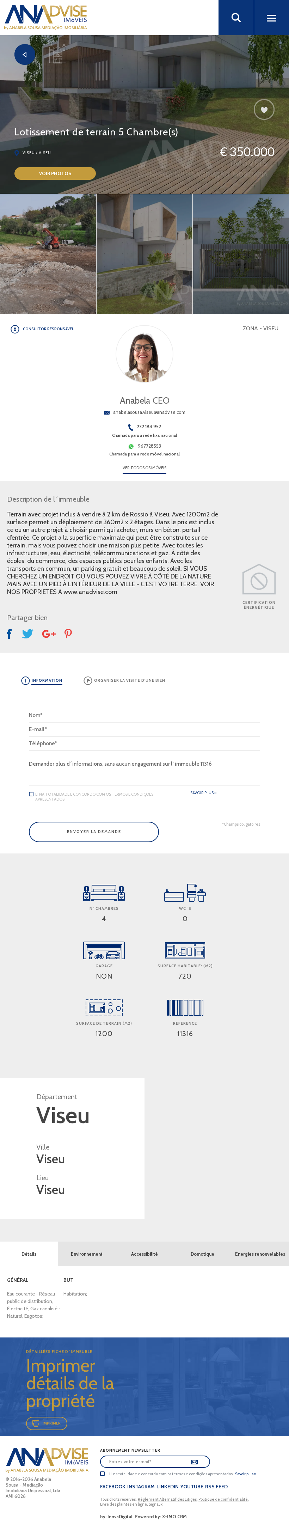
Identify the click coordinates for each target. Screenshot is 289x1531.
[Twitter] (27, 633)
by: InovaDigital (116, 1516)
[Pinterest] (68, 634)
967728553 (149, 446)
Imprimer (52, 1423)
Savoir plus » (203, 792)
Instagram (141, 1486)
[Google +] (49, 634)
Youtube (191, 1486)
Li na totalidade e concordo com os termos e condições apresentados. (94, 797)
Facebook (112, 1486)
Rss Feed (216, 1486)
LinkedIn (167, 1486)
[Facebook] (10, 634)
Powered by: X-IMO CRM (160, 1516)
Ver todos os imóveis (144, 467)
